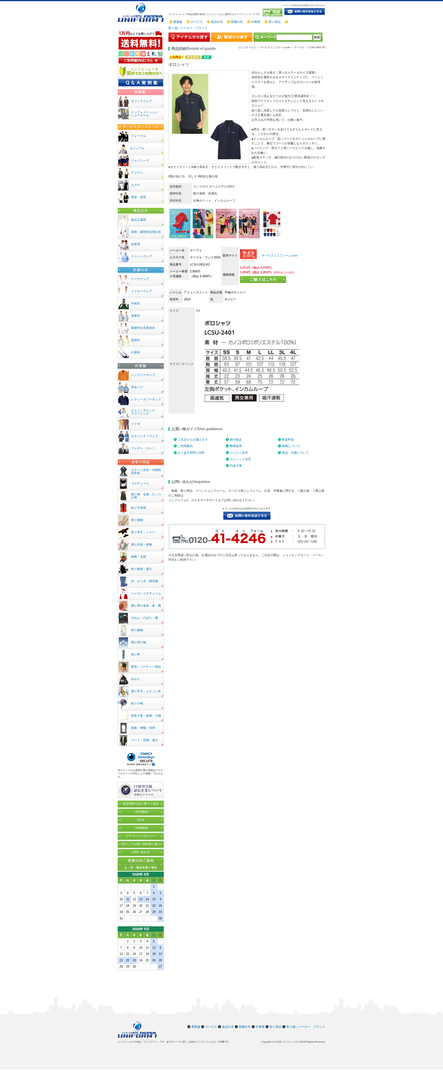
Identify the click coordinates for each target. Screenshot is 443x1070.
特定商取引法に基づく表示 (141, 803)
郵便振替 (236, 446)
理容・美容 (138, 197)
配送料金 (288, 439)
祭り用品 (275, 22)
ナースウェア (140, 279)
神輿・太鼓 (138, 556)
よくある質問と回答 (191, 452)
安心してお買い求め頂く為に (140, 844)
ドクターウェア (141, 291)
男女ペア (137, 387)
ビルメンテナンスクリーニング (143, 412)
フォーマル (138, 136)
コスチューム (140, 483)
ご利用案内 (185, 446)
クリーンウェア (141, 256)
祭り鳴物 (137, 520)
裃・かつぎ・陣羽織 (144, 581)
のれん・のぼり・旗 (144, 618)
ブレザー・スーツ (143, 448)
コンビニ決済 (239, 452)
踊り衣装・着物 (141, 544)
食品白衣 (217, 22)
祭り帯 (135, 654)
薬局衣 (135, 340)
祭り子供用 (138, 508)
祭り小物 (137, 703)
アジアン (137, 172)
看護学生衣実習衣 (143, 328)
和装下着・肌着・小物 (146, 715)
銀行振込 (236, 439)
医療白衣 (237, 22)
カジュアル (137, 148)
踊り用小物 (138, 642)
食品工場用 (138, 219)
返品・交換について (295, 452)
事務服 (177, 22)
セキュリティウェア (144, 436)
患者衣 (135, 315)
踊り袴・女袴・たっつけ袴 (146, 496)
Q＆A (140, 820)
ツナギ (135, 424)
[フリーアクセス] (273, 12)
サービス (197, 22)
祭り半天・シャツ (143, 532)
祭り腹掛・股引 (141, 569)
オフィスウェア (141, 101)
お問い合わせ (141, 852)
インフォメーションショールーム (144, 113)
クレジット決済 (240, 459)
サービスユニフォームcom (279, 255)
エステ (135, 185)
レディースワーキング (146, 399)
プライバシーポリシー (141, 836)
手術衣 (135, 303)
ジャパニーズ (140, 160)
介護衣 (135, 352)
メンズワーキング (143, 375)
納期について (291, 446)
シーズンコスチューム (146, 593)
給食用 (135, 244)
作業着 (255, 22)
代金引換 (236, 465)
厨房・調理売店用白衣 (146, 232)
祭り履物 (137, 630)
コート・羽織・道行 (144, 740)
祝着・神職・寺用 (143, 728)
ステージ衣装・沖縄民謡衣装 (146, 471)
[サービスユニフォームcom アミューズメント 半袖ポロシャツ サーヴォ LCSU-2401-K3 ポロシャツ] (248, 255)
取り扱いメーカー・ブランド (187, 28)
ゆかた (135, 679)
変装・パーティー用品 (146, 666)
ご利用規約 (140, 828)
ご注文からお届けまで (193, 439)
